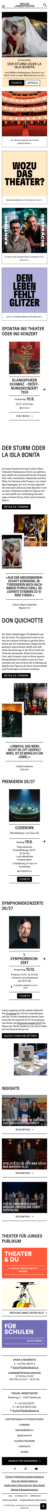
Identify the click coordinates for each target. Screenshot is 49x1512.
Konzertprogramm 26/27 (29, 1023)
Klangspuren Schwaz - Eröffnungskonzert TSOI (24, 386)
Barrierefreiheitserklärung (33, 1500)
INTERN (25, 1452)
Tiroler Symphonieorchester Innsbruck (24, 1476)
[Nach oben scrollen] (43, 1506)
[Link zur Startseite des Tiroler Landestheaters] (24, 5)
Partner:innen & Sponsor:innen (24, 1419)
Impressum (35, 1496)
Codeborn (24, 828)
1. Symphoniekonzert (24, 959)
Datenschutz (21, 1496)
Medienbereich (24, 1430)
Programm (11, 1013)
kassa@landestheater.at (25, 1367)
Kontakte (24, 1446)
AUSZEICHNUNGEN (24, 1441)
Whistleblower (9, 1500)
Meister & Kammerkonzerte (24, 1489)
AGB (10, 1496)
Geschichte (24, 1436)
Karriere (24, 1425)
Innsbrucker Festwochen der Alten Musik (24, 1485)
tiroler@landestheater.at (25, 1410)
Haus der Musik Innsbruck (24, 1481)
